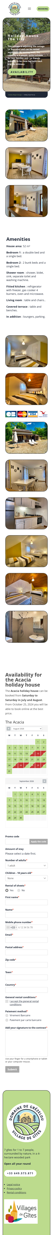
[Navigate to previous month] (8, 729)
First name (12, 897)
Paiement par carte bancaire (25, 1020)
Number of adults (16, 860)
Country (10, 984)
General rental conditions (21, 997)
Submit (12, 1069)
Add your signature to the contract (26, 1027)
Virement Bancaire (20, 1015)
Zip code (10, 959)
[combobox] (11, 927)
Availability (22, 72)
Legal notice (13, 1184)
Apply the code (38, 841)
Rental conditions (16, 1192)
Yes (12, 890)
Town (9, 972)
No (23, 890)
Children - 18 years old (18, 873)
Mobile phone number (19, 922)
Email (9, 934)
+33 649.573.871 (20, 1173)
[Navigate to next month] (44, 781)
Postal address (14, 947)
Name (9, 909)
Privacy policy (14, 1188)
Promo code (12, 836)
